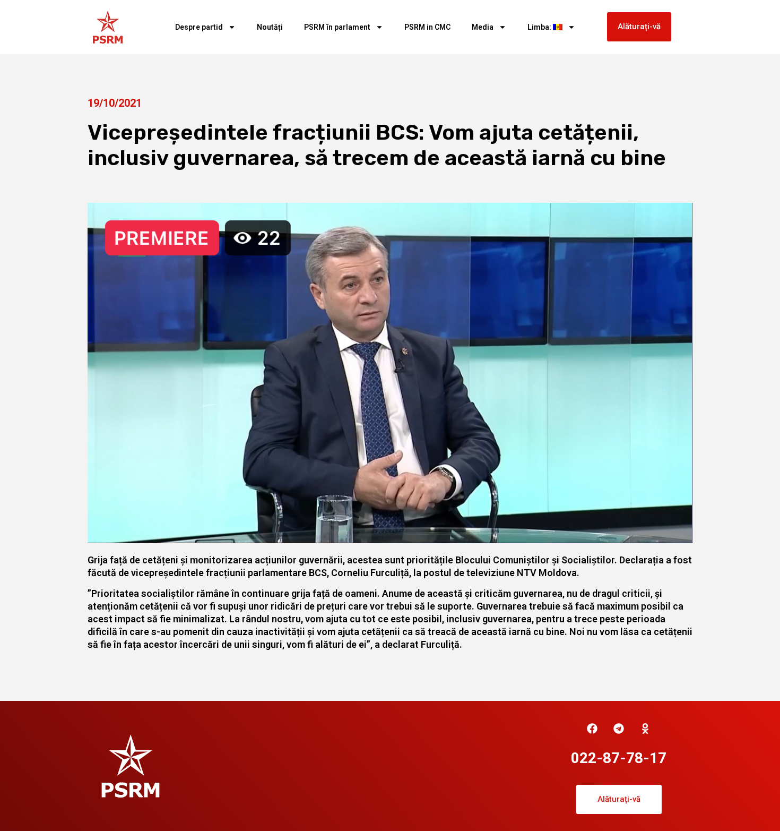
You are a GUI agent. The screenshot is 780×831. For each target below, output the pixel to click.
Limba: (540, 27)
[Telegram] (618, 728)
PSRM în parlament (337, 27)
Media (482, 27)
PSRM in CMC (427, 27)
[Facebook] (592, 728)
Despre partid (199, 27)
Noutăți (270, 27)
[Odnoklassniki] (645, 728)
